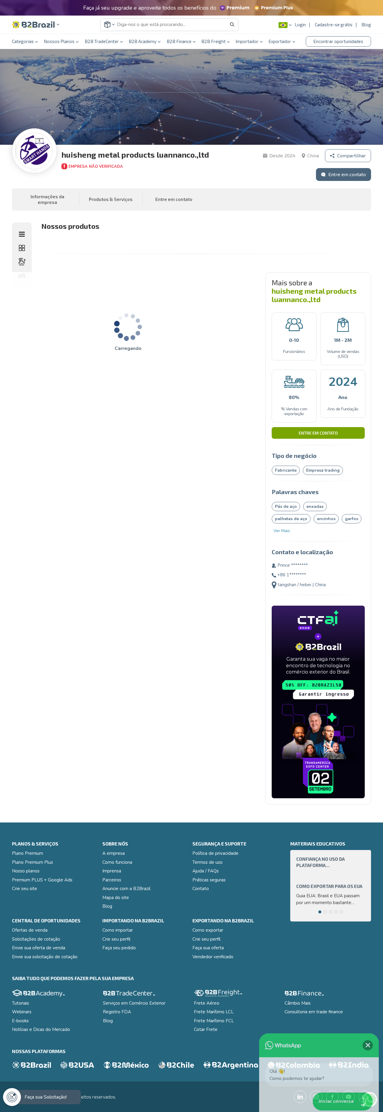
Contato (200, 889)
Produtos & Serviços (111, 199)
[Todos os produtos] (21, 248)
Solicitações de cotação (36, 939)
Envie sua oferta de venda (38, 948)
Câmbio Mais (298, 1003)
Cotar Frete (206, 1029)
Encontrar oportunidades (338, 41)
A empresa (113, 853)
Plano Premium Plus (32, 862)
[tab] (319, 911)
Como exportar (207, 930)
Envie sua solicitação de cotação (44, 957)
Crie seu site (24, 889)
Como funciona (117, 862)
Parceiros (111, 880)
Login (300, 24)
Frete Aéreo (206, 1003)
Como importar (117, 930)
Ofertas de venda (30, 930)
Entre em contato (318, 432)
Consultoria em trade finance (314, 1012)
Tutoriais (20, 1003)
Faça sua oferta (208, 948)
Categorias (23, 41)
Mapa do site (115, 898)
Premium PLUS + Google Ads (42, 880)
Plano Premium (27, 853)
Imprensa (111, 871)
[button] (36, 25)
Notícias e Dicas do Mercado (41, 1029)
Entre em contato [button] (173, 199)
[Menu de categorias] (21, 234)
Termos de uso (207, 862)
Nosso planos (25, 871)
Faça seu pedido (119, 948)
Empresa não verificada (96, 166)
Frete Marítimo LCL (214, 1012)
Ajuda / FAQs (205, 871)
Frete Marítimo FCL (214, 1021)
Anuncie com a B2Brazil (126, 889)
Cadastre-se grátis (333, 24)
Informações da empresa (47, 199)
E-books (20, 1021)
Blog (366, 24)
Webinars (21, 1012)
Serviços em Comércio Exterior (134, 1003)
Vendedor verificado (212, 957)
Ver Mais (281, 531)
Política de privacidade (215, 853)
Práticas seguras (209, 880)
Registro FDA (117, 1012)
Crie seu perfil (116, 939)
